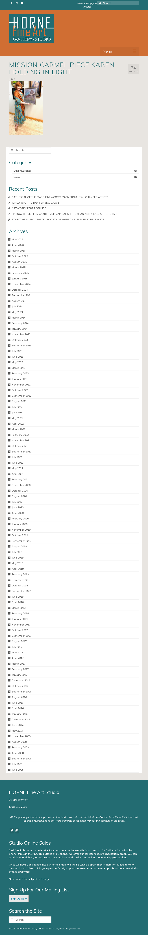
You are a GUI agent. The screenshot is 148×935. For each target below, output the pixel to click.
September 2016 (21, 691)
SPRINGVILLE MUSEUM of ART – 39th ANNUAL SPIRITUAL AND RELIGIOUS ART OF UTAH (64, 214)
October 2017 (20, 630)
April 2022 (18, 423)
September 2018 (21, 591)
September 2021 (21, 451)
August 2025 (19, 261)
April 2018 (18, 602)
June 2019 (17, 557)
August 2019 (19, 546)
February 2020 (20, 518)
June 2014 (17, 725)
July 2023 (17, 351)
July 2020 (17, 501)
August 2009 (19, 741)
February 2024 (20, 323)
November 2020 (21, 485)
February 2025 (20, 273)
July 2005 (17, 764)
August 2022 (19, 401)
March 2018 (18, 607)
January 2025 (19, 278)
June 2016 (17, 702)
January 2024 (19, 328)
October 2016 (20, 686)
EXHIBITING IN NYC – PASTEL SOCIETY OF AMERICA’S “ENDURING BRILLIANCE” (58, 219)
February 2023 (20, 373)
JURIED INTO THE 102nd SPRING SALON (35, 202)
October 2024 (20, 289)
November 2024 (21, 284)
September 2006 (21, 758)
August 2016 (19, 697)
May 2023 (17, 362)
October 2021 (20, 446)
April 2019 (18, 568)
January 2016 (19, 714)
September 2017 (21, 635)
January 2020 (19, 524)
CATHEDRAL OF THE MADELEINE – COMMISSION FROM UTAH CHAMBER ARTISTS (60, 197)
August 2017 (19, 641)
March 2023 (18, 367)
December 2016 (21, 680)
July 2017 (17, 647)
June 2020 (17, 507)
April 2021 (18, 474)
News (17, 177)
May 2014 (17, 730)
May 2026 (17, 239)
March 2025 (18, 267)
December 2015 (21, 719)
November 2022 (21, 384)
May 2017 (17, 652)
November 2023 (21, 334)
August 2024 (19, 300)
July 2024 (17, 306)
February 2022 (20, 434)
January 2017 (19, 674)
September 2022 (21, 395)
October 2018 (20, 585)
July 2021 (17, 457)
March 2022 (18, 429)
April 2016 (18, 708)
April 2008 (18, 753)
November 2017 (21, 624)
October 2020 (20, 490)
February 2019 (20, 574)
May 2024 (17, 312)
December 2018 (21, 580)
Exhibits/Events (22, 170)
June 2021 (17, 462)
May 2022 (17, 418)
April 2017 (18, 658)
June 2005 (17, 769)
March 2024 (18, 317)
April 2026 (18, 245)
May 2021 (17, 468)
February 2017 (20, 669)
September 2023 (21, 345)
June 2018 (17, 596)
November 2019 (21, 529)
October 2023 (20, 340)
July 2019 (17, 552)
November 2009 (21, 736)
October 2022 (20, 390)
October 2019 (20, 535)
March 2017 (18, 663)
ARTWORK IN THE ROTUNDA (29, 208)
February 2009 (20, 747)
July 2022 (17, 407)
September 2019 (21, 540)
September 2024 (21, 295)
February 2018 (20, 613)
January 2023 (19, 379)
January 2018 (19, 619)
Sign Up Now (19, 898)
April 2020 (18, 513)
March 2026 (18, 250)
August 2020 (19, 496)
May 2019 (17, 563)
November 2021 (21, 440)
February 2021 (20, 479)
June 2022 (17, 412)
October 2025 (20, 256)
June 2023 (17, 356)
